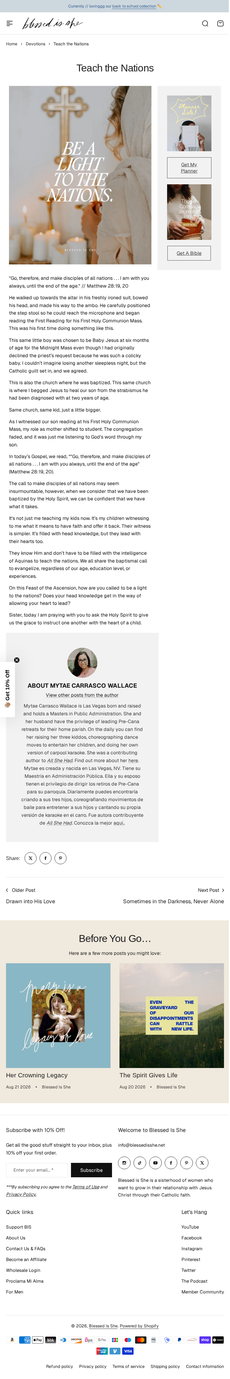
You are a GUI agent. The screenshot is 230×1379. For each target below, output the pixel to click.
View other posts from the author (82, 695)
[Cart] (220, 23)
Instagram (191, 1248)
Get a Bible (189, 253)
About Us (15, 1238)
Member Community (202, 1292)
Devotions (35, 44)
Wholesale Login (23, 1270)
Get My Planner (189, 167)
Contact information (205, 1366)
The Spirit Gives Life (148, 1075)
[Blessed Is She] (52, 23)
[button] (7, 689)
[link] (31, 858)
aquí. (119, 823)
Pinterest (190, 1259)
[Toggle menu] (9, 23)
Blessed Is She (103, 1326)
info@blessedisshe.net (141, 1145)
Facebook (191, 1238)
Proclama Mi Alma (24, 1281)
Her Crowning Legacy (37, 1075)
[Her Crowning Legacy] (58, 1015)
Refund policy (59, 1366)
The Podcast (194, 1281)
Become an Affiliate (26, 1259)
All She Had (59, 760)
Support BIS (18, 1227)
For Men (14, 1292)
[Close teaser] (17, 660)
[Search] (204, 23)
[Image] (189, 123)
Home (11, 44)
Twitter (188, 1270)
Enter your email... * (33, 1170)
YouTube (190, 1227)
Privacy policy (93, 1366)
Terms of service (129, 1366)
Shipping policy (165, 1366)
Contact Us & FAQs (26, 1248)
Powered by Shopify (139, 1326)
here (133, 760)
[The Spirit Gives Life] (171, 1015)
